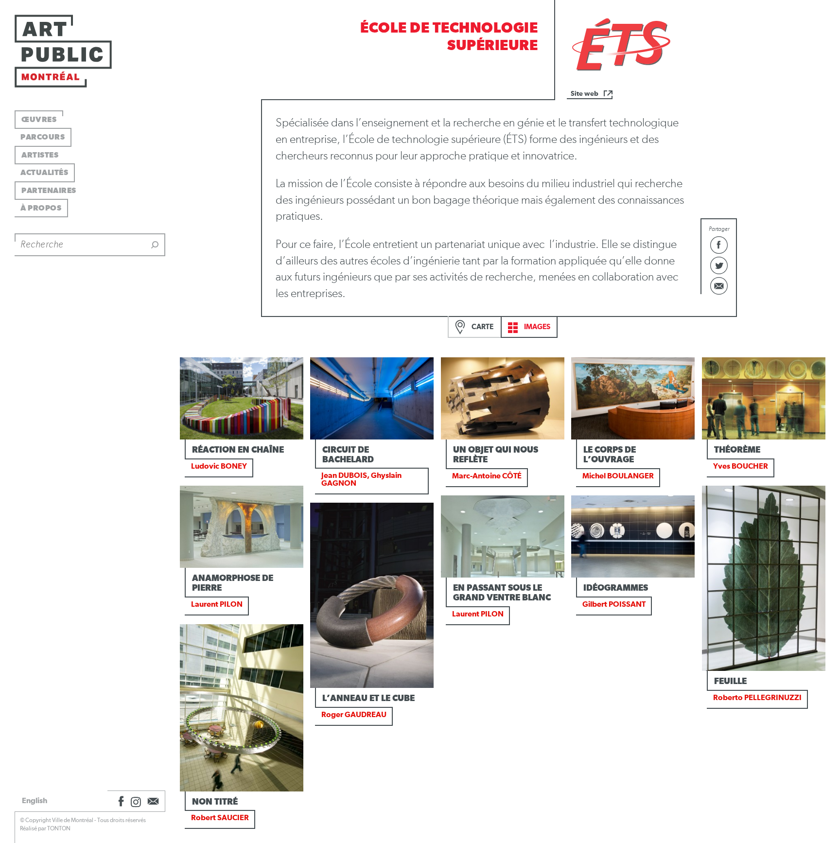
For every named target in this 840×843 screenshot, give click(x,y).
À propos (40, 208)
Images (536, 327)
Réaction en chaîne (238, 450)
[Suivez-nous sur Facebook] (119, 801)
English (34, 801)
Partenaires (48, 190)
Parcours (42, 137)
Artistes (39, 155)
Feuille (730, 681)
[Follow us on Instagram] (136, 801)
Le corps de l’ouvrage (609, 455)
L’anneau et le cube (368, 698)
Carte (481, 327)
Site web (584, 93)
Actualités (44, 172)
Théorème (737, 450)
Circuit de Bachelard (348, 455)
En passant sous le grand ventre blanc (502, 593)
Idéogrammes (615, 588)
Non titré (215, 802)
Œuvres (38, 119)
